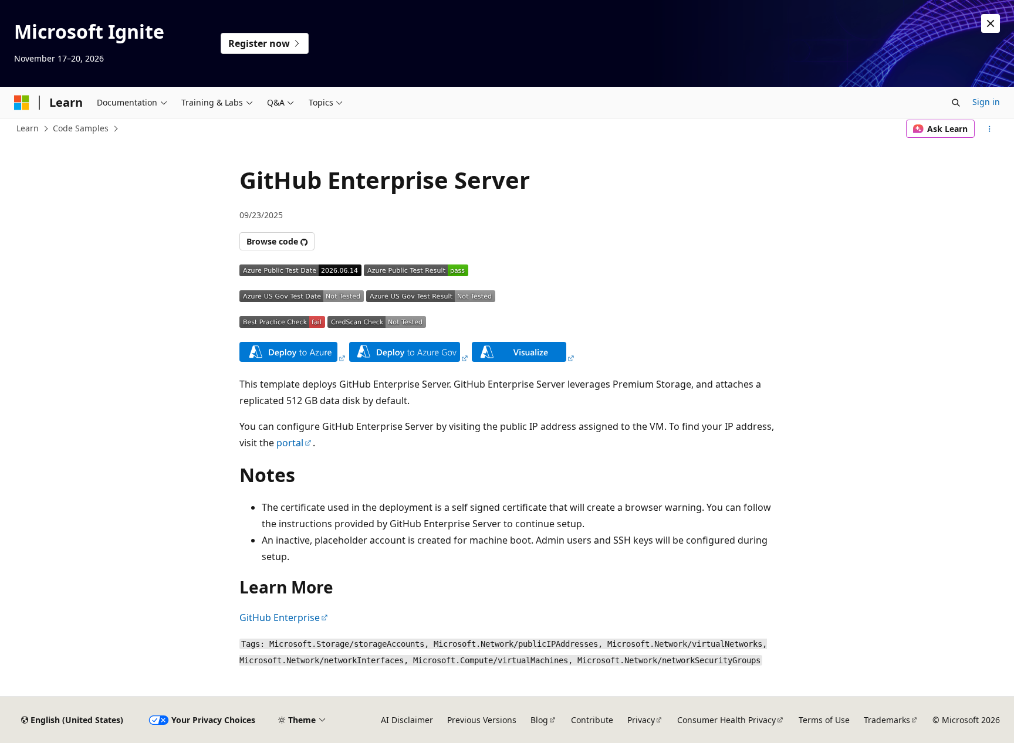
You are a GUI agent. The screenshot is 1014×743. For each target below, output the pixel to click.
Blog (539, 719)
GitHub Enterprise (279, 617)
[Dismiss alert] (990, 23)
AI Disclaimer (407, 719)
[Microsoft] (21, 102)
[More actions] (989, 129)
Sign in (986, 101)
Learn (27, 128)
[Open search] (956, 102)
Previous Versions (481, 719)
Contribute (592, 719)
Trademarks (887, 719)
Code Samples (81, 128)
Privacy (641, 719)
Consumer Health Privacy (726, 719)
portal (289, 442)
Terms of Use (824, 719)
